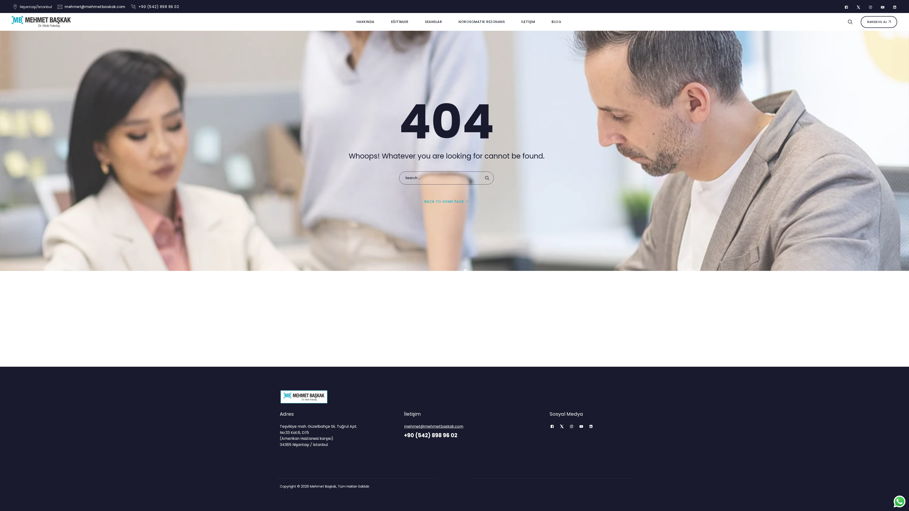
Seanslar (433, 21)
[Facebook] (552, 426)
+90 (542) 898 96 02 (158, 6)
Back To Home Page (444, 201)
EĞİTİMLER (400, 21)
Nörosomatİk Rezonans (482, 21)
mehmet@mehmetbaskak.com (95, 6)
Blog (556, 21)
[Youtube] (581, 426)
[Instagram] (571, 426)
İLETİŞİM (528, 21)
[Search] (850, 22)
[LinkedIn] (590, 426)
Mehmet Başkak (323, 486)
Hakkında (365, 21)
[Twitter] (561, 426)
